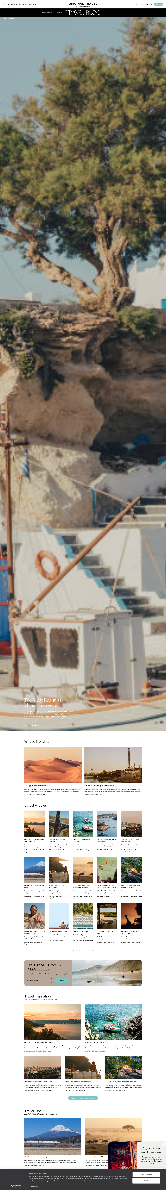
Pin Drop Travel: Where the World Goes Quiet (130, 886)
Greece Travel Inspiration (43, 1051)
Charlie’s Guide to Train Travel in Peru (57, 840)
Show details (33, 1186)
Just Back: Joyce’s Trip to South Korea (130, 840)
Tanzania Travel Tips (101, 1165)
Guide (108, 896)
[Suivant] (137, 741)
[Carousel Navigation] (133, 741)
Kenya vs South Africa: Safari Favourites (129, 932)
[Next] (92, 950)
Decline (146, 1180)
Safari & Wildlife (135, 942)
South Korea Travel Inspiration (129, 851)
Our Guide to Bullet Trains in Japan (34, 886)
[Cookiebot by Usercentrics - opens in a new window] (16, 1186)
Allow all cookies (146, 1174)
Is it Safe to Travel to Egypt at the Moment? (99, 785)
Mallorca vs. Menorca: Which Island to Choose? (34, 932)
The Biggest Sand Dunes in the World (37, 785)
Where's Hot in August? (81, 931)
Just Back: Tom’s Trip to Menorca (105, 932)
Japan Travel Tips (39, 896)
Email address (33, 980)
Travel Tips (110, 850)
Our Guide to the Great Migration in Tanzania (81, 886)
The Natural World (41, 794)
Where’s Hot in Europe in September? (57, 886)
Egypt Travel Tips (100, 794)
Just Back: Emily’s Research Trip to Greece (34, 840)
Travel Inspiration (88, 850)
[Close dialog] (163, 1144)
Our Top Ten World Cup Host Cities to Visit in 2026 (106, 886)
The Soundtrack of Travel (58, 931)
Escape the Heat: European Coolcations (106, 840)
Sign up (61, 980)
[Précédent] (128, 741)
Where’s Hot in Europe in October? (81, 840)
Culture (61, 940)
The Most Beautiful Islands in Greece (43, 702)
